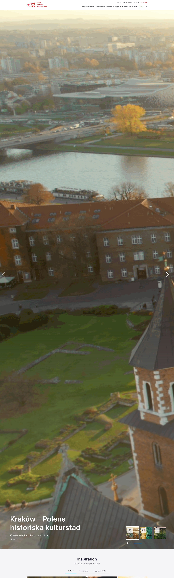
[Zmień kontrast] (138, 3)
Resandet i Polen (130, 6)
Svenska (144, 2)
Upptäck (118, 6)
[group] (132, 533)
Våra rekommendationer (104, 6)
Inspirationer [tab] (84, 571)
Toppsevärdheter (88, 6)
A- (134, 2)
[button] (169, 275)
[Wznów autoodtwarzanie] (131, 543)
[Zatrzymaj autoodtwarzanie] (127, 543)
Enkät (119, 2)
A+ (136, 2)
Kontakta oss (127, 2)
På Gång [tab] (71, 571)
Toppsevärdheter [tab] (99, 571)
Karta (145, 6)
